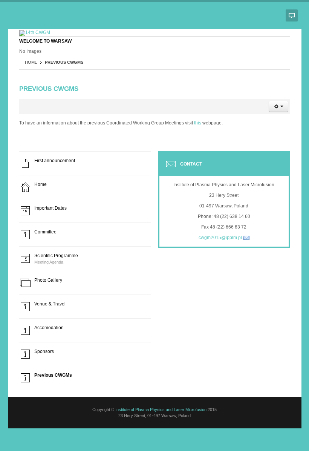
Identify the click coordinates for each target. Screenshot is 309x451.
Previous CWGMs (48, 88)
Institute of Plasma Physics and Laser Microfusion (161, 409)
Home (31, 62)
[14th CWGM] (34, 33)
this (197, 123)
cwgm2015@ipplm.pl (220, 237)
